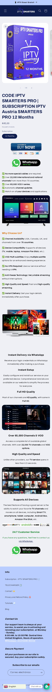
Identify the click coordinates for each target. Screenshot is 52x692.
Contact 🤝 (10, 591)
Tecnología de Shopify (41, 685)
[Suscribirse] (41, 672)
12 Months (9, 136)
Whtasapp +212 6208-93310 (20, 641)
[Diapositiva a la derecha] (31, 88)
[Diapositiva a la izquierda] (20, 88)
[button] (5, 11)
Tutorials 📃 (10, 603)
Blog (7, 609)
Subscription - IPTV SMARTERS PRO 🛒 (22, 579)
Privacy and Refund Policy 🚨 (18, 597)
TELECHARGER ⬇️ (13, 585)
